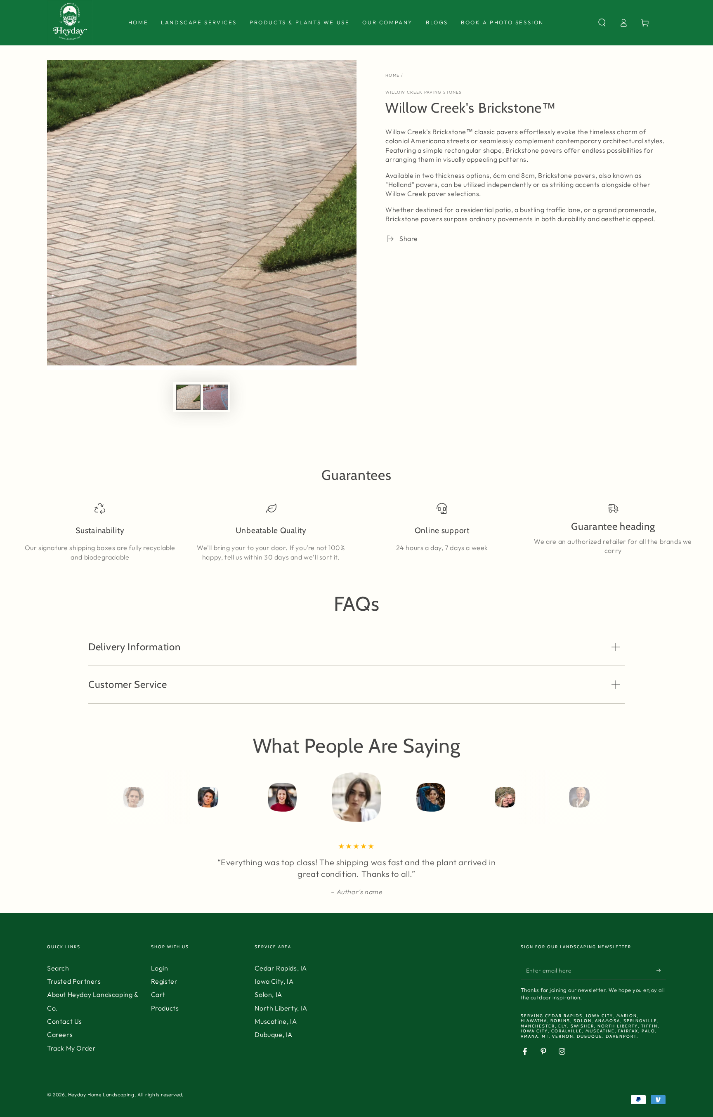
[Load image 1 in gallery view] (188, 397)
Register (164, 981)
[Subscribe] (661, 970)
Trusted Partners (74, 981)
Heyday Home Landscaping (101, 1094)
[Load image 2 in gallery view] (215, 397)
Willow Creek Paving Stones (423, 92)
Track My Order (71, 1048)
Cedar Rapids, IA (281, 968)
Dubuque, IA (274, 1034)
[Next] (598, 797)
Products (165, 1008)
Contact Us (64, 1021)
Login (159, 968)
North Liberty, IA (281, 1008)
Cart (158, 994)
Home (392, 75)
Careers (60, 1034)
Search (58, 968)
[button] (602, 23)
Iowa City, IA (274, 981)
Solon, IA (268, 994)
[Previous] (115, 797)
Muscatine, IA (276, 1021)
